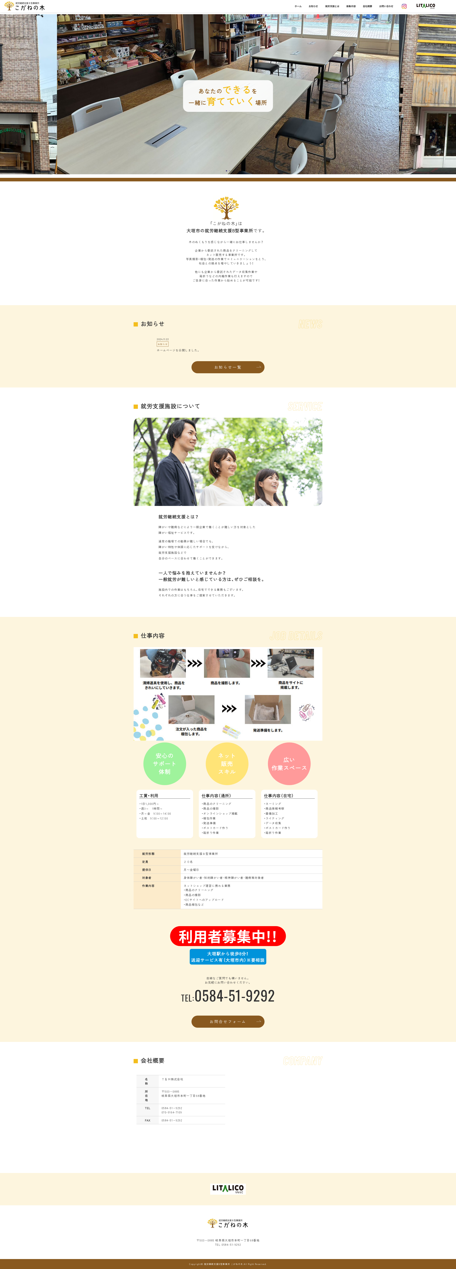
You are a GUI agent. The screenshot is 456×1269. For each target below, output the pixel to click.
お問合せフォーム (228, 1021)
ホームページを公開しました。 (178, 350)
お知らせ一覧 (228, 367)
